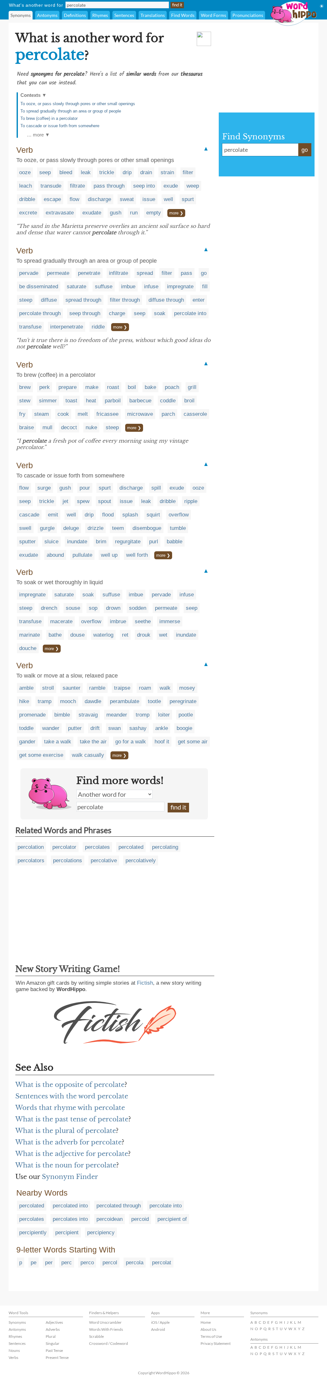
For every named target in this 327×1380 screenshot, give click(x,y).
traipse (122, 688)
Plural (51, 1336)
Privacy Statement (216, 1343)
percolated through (118, 1206)
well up (109, 555)
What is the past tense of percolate (71, 1119)
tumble (178, 528)
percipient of (172, 1219)
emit (53, 515)
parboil (113, 401)
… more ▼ (38, 134)
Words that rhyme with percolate (70, 1108)
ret (125, 635)
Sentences (124, 15)
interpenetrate (66, 327)
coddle (168, 401)
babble (174, 542)
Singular (52, 1343)
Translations (153, 15)
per (49, 1263)
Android (158, 1329)
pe (33, 1263)
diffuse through (166, 300)
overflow (179, 515)
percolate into (190, 313)
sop (93, 608)
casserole (195, 414)
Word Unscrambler (105, 1322)
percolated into (70, 1206)
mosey (187, 688)
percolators (31, 860)
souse (73, 608)
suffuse (103, 286)
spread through (83, 300)
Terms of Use (211, 1336)
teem (118, 528)
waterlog (103, 635)
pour (85, 488)
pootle (186, 715)
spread (145, 273)
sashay (138, 728)
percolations (67, 860)
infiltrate (118, 273)
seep (45, 172)
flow (74, 199)
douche (27, 648)
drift (95, 728)
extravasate (60, 213)
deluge (71, 528)
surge (44, 488)
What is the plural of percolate (65, 1131)
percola (134, 1263)
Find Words (182, 15)
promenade (32, 715)
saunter (71, 688)
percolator (64, 847)
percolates (97, 847)
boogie (184, 728)
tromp (142, 715)
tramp (44, 701)
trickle (106, 172)
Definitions (75, 15)
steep (25, 300)
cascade (29, 515)
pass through (109, 186)
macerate (61, 621)
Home (206, 1322)
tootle (154, 701)
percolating (165, 847)
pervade (28, 273)
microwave (140, 414)
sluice (51, 542)
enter (199, 300)
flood (108, 515)
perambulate (124, 701)
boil (132, 387)
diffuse (49, 300)
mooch (68, 701)
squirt (153, 515)
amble (26, 688)
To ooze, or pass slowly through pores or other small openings (77, 103)
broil (189, 401)
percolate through (40, 313)
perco (87, 1263)
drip (127, 172)
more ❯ (176, 213)
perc (66, 1263)
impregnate (180, 286)
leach (25, 186)
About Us (208, 1329)
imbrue (118, 621)
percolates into (70, 1219)
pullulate (82, 555)
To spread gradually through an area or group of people (70, 111)
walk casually (88, 755)
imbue (128, 286)
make (91, 387)
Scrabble (96, 1336)
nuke (91, 427)
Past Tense (54, 1350)
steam (41, 414)
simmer (48, 401)
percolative (104, 860)
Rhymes (100, 15)
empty (153, 213)
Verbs (13, 1357)
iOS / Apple (160, 1322)
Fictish (145, 983)
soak (159, 313)
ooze (25, 172)
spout (104, 501)
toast (71, 401)
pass (186, 273)
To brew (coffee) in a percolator (49, 118)
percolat (161, 1263)
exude (171, 186)
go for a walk (130, 742)
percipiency (101, 1232)
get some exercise (41, 755)
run (134, 213)
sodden (137, 608)
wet (163, 635)
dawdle (93, 701)
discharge (99, 199)
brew (25, 387)
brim (101, 542)
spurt (188, 199)
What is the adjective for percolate (71, 1154)
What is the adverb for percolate (68, 1142)
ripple (190, 501)
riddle (98, 327)
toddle (26, 728)
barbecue (140, 401)
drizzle (95, 528)
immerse (169, 621)
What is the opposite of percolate (70, 1085)
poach (172, 387)
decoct (69, 427)
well (168, 199)
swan (114, 728)
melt (83, 414)
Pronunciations (247, 15)
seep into (144, 186)
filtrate (77, 186)
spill (156, 488)
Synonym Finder (70, 1177)
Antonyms (47, 15)
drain (146, 172)
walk (165, 688)
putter (75, 728)
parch (168, 414)
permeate (58, 273)
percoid (140, 1219)
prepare (67, 387)
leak (86, 172)
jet (65, 501)
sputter (27, 542)
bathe (55, 635)
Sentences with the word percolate (71, 1096)
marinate (29, 635)
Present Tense (57, 1357)
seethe (143, 621)
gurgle (47, 528)
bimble (62, 715)
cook (63, 414)
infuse (151, 286)
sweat (127, 199)
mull (47, 427)
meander (116, 715)
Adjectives (54, 1322)
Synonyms (21, 15)
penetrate (89, 273)
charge (117, 313)
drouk (143, 635)
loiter (164, 715)
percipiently (33, 1232)
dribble (27, 199)
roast (113, 387)
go (204, 273)
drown (113, 608)
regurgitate (128, 542)
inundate (77, 542)
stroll (48, 688)
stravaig (88, 715)
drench (49, 608)
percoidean (109, 1219)
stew (24, 401)
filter (188, 172)
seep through (84, 313)
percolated (130, 847)
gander (27, 742)
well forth (137, 555)
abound (55, 555)
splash (130, 515)
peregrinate (183, 701)
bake (150, 387)
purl (153, 542)
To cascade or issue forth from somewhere (59, 125)
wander (50, 728)
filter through (125, 300)
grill (192, 387)
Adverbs (53, 1329)
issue (148, 199)
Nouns (14, 1350)
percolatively (140, 860)
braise (26, 427)
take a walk (57, 742)
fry (22, 414)
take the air (93, 742)
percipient (67, 1232)
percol (110, 1263)
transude (51, 186)
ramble (97, 688)
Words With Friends (106, 1329)
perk (44, 387)
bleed (65, 172)
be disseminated (38, 286)
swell (25, 528)
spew (83, 501)
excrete (28, 213)
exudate (91, 213)
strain (167, 172)
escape (52, 199)
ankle (161, 728)
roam (145, 688)
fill (205, 286)
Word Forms (213, 15)
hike (24, 701)
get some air (193, 742)
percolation (31, 847)
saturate (76, 286)
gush (115, 213)
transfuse (30, 327)
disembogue (147, 528)
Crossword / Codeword (108, 1343)
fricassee (107, 414)
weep (192, 186)
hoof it (162, 742)
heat (91, 401)
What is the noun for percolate (65, 1165)
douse (77, 635)
